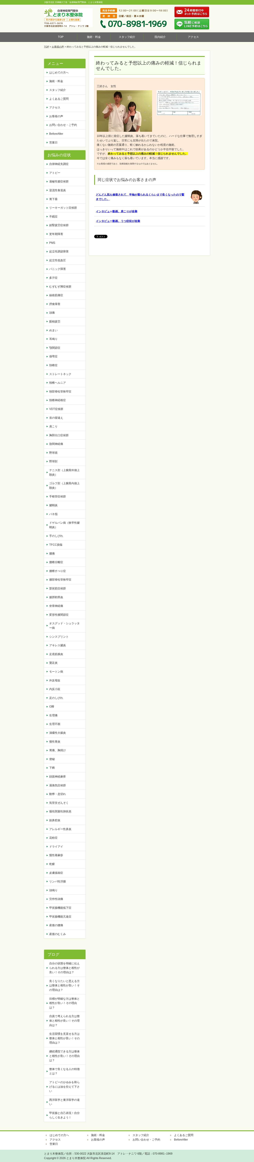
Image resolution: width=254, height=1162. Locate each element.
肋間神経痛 (56, 443)
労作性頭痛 (56, 898)
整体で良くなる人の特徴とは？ (64, 1071)
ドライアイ (56, 846)
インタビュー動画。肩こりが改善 (116, 211)
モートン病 (56, 671)
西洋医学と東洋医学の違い (64, 1102)
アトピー (54, 172)
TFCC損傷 (55, 544)
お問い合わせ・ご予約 (63, 124)
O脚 (51, 706)
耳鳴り (53, 338)
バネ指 (53, 514)
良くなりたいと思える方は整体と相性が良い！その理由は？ (64, 985)
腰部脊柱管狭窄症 (60, 579)
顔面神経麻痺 (57, 776)
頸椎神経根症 (57, 400)
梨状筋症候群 (57, 588)
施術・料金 (94, 36)
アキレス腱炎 (57, 645)
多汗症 (53, 277)
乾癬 (52, 864)
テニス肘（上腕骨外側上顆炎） (64, 472)
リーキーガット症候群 (63, 207)
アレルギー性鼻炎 (60, 829)
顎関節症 (54, 347)
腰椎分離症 (56, 562)
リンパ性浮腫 (59, 881)
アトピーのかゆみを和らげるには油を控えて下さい (64, 1086)
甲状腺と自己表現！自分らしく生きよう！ (64, 1115)
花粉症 (53, 837)
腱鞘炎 (53, 505)
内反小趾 (54, 689)
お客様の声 (58, 46)
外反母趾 (54, 680)
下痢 (52, 767)
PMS (52, 242)
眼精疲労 (54, 321)
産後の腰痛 (57, 925)
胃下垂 (53, 199)
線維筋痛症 (56, 295)
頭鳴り (54, 890)
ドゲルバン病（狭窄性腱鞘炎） (64, 525)
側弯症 (53, 356)
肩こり (53, 426)
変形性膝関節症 (59, 614)
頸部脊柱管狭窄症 (60, 391)
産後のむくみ (57, 934)
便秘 (53, 759)
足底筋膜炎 (56, 654)
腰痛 (52, 553)
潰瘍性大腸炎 (57, 732)
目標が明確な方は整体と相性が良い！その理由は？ (64, 1003)
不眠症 (53, 216)
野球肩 (53, 452)
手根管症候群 (57, 496)
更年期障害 (56, 234)
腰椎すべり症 (57, 571)
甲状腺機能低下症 (60, 907)
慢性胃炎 (56, 741)
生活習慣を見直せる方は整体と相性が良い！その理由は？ (64, 1038)
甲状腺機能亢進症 (61, 916)
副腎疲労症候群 (59, 225)
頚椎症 (53, 365)
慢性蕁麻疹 (56, 855)
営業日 (53, 142)
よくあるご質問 (59, 98)
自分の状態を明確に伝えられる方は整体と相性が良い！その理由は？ (64, 968)
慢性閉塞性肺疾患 (60, 811)
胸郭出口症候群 (59, 435)
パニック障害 (57, 268)
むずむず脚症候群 (60, 286)
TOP (61, 36)
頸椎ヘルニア (57, 382)
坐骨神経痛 (56, 605)
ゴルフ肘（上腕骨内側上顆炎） (64, 485)
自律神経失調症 (59, 164)
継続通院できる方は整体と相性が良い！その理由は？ (64, 1056)
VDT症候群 (56, 409)
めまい (53, 330)
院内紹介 (160, 36)
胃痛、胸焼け (57, 750)
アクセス (193, 36)
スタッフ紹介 (127, 36)
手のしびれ (56, 535)
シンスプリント (59, 636)
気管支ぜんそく (59, 802)
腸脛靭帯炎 (56, 597)
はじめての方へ (59, 72)
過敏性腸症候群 (59, 181)
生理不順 (54, 724)
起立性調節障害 (59, 251)
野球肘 (53, 461)
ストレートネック (60, 374)
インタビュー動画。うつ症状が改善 (118, 221)
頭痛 (52, 312)
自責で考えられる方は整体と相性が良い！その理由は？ (64, 1020)
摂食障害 (54, 304)
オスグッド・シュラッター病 (64, 625)
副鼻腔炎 (54, 820)
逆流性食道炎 (57, 190)
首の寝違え (56, 417)
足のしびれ (56, 697)
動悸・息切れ (57, 794)
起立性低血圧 (57, 260)
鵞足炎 (53, 662)
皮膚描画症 (56, 872)
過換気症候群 (57, 785)
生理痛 (53, 715)
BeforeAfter (56, 133)
